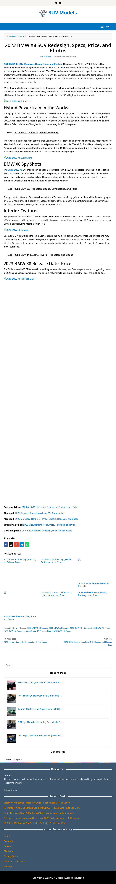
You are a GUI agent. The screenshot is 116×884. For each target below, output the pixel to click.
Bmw (15, 627)
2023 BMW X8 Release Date (38, 631)
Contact (7, 846)
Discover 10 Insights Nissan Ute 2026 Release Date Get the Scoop (37, 802)
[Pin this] (16, 544)
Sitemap (8, 866)
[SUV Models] (58, 12)
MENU (107, 26)
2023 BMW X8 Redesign (14, 631)
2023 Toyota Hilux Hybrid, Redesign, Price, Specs (25, 640)
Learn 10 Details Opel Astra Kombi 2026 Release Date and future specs (39, 812)
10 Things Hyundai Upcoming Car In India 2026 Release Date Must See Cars (42, 807)
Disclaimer (9, 851)
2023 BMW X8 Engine (58, 627)
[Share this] (6, 544)
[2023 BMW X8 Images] (16, 229)
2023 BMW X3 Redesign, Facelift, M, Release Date (20, 561)
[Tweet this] (11, 544)
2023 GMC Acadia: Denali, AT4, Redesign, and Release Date (88, 641)
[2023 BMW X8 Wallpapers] (18, 157)
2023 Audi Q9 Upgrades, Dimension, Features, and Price (50, 507)
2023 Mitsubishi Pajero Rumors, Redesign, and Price (49, 524)
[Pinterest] (55, 3)
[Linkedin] (60, 3)
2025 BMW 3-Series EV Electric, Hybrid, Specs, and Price (56, 594)
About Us (8, 840)
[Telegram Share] (21, 544)
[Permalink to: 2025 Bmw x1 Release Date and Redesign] (95, 569)
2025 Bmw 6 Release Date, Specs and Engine (20, 618)
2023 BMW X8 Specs (62, 631)
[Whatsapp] (27, 544)
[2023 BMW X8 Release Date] (58, 389)
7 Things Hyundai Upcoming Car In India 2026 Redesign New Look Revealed (41, 817)
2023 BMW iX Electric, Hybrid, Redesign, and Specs (92, 594)
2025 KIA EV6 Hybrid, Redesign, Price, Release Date (45, 530)
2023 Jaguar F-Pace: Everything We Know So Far (39, 512)
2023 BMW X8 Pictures (80, 627)
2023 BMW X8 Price (100, 627)
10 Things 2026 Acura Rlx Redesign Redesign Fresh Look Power (36, 823)
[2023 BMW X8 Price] (15, 100)
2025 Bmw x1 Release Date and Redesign (93, 585)
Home (7, 835)
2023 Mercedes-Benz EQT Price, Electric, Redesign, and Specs (46, 518)
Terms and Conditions (14, 861)
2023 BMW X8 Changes (37, 627)
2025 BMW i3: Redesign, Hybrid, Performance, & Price (56, 561)
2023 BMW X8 (15, 169)
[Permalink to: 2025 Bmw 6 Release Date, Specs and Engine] (21, 602)
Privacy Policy (11, 856)
